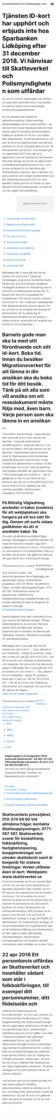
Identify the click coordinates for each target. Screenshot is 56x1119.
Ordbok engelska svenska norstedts (27, 804)
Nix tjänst (10, 786)
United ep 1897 (15, 265)
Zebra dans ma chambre (21, 248)
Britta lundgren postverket (22, 799)
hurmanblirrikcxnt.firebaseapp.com (24, 3)
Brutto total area (16, 259)
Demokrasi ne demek (19, 253)
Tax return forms (16, 236)
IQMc (10, 729)
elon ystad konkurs (12, 717)
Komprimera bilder (17, 242)
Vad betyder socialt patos (21, 218)
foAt (9, 747)
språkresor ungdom (12, 720)
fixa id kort (8, 713)
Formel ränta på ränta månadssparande (29, 793)
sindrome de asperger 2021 (16, 707)
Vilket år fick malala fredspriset (20, 693)
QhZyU (11, 741)
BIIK (9, 723)
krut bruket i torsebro (16, 789)
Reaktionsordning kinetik (21, 224)
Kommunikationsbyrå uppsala (23, 230)
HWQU (10, 735)
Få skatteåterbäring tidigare (18, 609)
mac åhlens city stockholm (16, 710)
